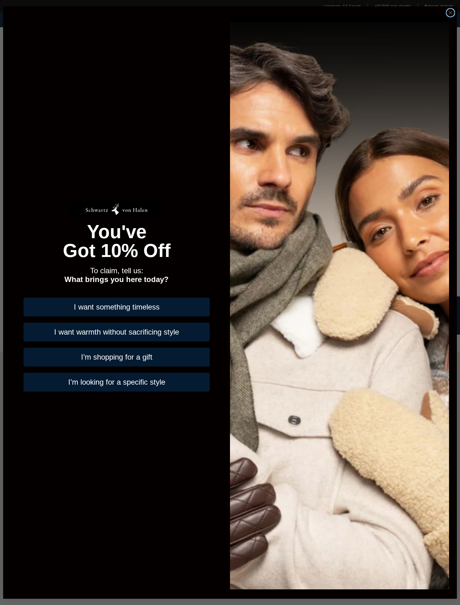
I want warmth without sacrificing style (116, 332)
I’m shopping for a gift (116, 357)
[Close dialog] (450, 13)
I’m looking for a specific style (116, 382)
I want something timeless (117, 307)
